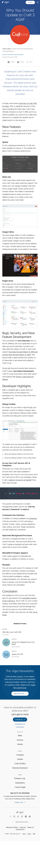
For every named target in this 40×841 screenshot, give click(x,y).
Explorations (20, 783)
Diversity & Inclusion (20, 768)
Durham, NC (23, 827)
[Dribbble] (18, 816)
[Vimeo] (30, 816)
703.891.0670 (20, 727)
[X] (10, 816)
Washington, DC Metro (12, 827)
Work (20, 735)
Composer (33, 518)
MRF (34, 833)
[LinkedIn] (26, 816)
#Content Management (15, 54)
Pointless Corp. (20, 778)
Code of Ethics (20, 763)
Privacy (29, 833)
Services (20, 740)
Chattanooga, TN (20, 829)
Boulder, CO (30, 827)
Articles (20, 744)
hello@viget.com (20, 724)
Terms (24, 833)
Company (20, 755)
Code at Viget (20, 787)
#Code (4, 54)
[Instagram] (22, 816)
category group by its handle (20, 480)
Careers (20, 759)
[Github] (14, 816)
